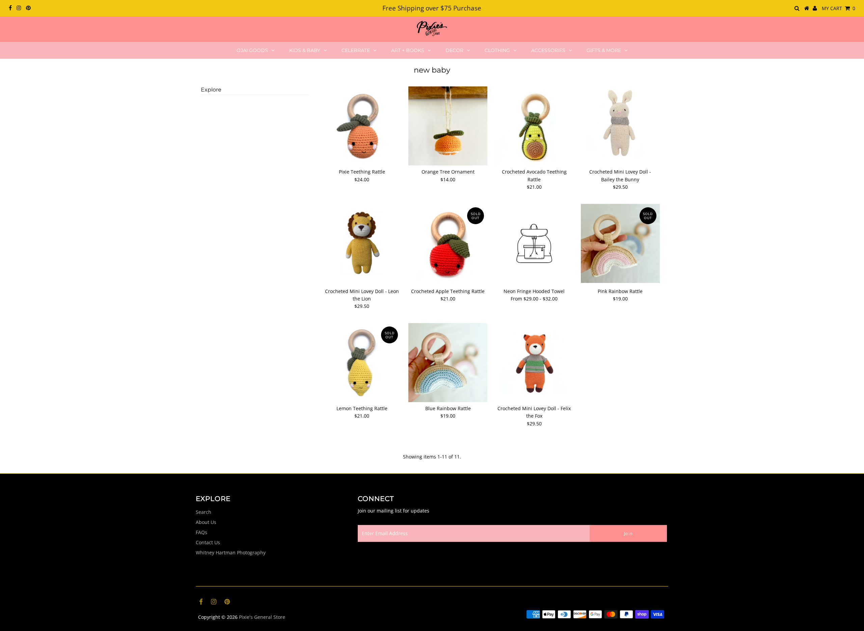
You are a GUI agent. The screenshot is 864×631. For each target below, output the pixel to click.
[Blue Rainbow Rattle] (447, 362)
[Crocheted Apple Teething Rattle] (447, 243)
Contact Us (208, 542)
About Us (206, 522)
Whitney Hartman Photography (231, 552)
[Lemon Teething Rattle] (361, 362)
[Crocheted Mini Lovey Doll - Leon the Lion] (361, 243)
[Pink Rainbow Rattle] (620, 243)
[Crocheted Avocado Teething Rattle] (534, 125)
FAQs (201, 532)
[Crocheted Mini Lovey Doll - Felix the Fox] (534, 362)
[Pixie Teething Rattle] (361, 125)
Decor (454, 50)
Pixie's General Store (262, 617)
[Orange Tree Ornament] (447, 125)
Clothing (497, 50)
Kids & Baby (304, 50)
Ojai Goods (252, 50)
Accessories (548, 50)
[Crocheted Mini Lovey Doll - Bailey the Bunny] (620, 125)
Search (203, 512)
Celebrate (356, 50)
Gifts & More (604, 50)
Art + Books (407, 50)
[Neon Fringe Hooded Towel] (534, 244)
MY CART (838, 8)
